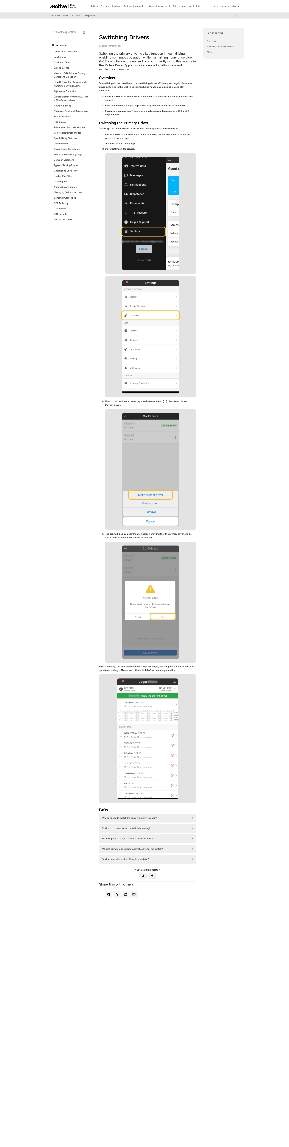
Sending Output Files (65, 197)
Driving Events (61, 67)
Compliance (89, 15)
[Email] (134, 894)
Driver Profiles (61, 143)
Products (76, 15)
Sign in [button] (235, 6)
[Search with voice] (84, 32)
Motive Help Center (59, 15)
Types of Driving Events (66, 165)
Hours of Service (62, 105)
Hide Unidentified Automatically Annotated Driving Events (70, 84)
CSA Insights (60, 214)
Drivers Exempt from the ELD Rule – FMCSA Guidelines (71, 98)
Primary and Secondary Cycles (69, 127)
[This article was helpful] (143, 876)
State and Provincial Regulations (71, 111)
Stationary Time (62, 62)
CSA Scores (60, 208)
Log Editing (60, 57)
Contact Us (194, 6)
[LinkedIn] (125, 894)
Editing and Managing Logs (68, 154)
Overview (211, 41)
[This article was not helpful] (152, 876)
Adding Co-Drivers (63, 219)
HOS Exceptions (62, 116)
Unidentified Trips (63, 176)
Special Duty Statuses (65, 138)
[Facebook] (108, 894)
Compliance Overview (65, 51)
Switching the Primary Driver (220, 46)
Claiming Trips (61, 181)
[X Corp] (117, 894)
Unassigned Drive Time (66, 170)
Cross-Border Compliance (67, 149)
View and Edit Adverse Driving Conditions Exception (69, 75)
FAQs (209, 52)
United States (219, 6)
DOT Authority (61, 203)
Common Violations (64, 159)
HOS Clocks (60, 122)
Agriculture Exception (65, 91)
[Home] (63, 6)
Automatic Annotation (65, 187)
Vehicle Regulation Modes (67, 132)
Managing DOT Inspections (68, 192)
